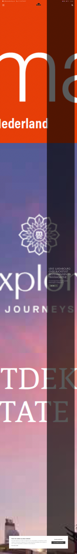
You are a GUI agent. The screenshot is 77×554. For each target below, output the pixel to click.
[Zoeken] (72, 5)
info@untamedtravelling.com (9, 1)
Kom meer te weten (14, 545)
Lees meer (53, 285)
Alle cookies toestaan (58, 542)
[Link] (38, 4)
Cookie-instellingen (58, 539)
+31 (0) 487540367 (22, 1)
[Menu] (3, 5)
